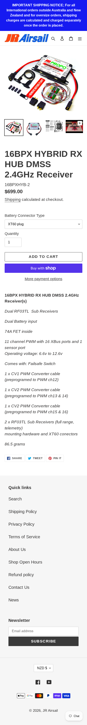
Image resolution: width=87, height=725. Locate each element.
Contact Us (18, 587)
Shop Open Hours (25, 562)
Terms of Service (24, 536)
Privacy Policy (21, 524)
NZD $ (42, 668)
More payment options (43, 279)
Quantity (12, 234)
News (13, 600)
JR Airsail (50, 711)
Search (15, 499)
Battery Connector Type (25, 215)
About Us (17, 549)
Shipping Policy (22, 511)
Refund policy (21, 574)
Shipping (13, 199)
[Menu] (79, 38)
